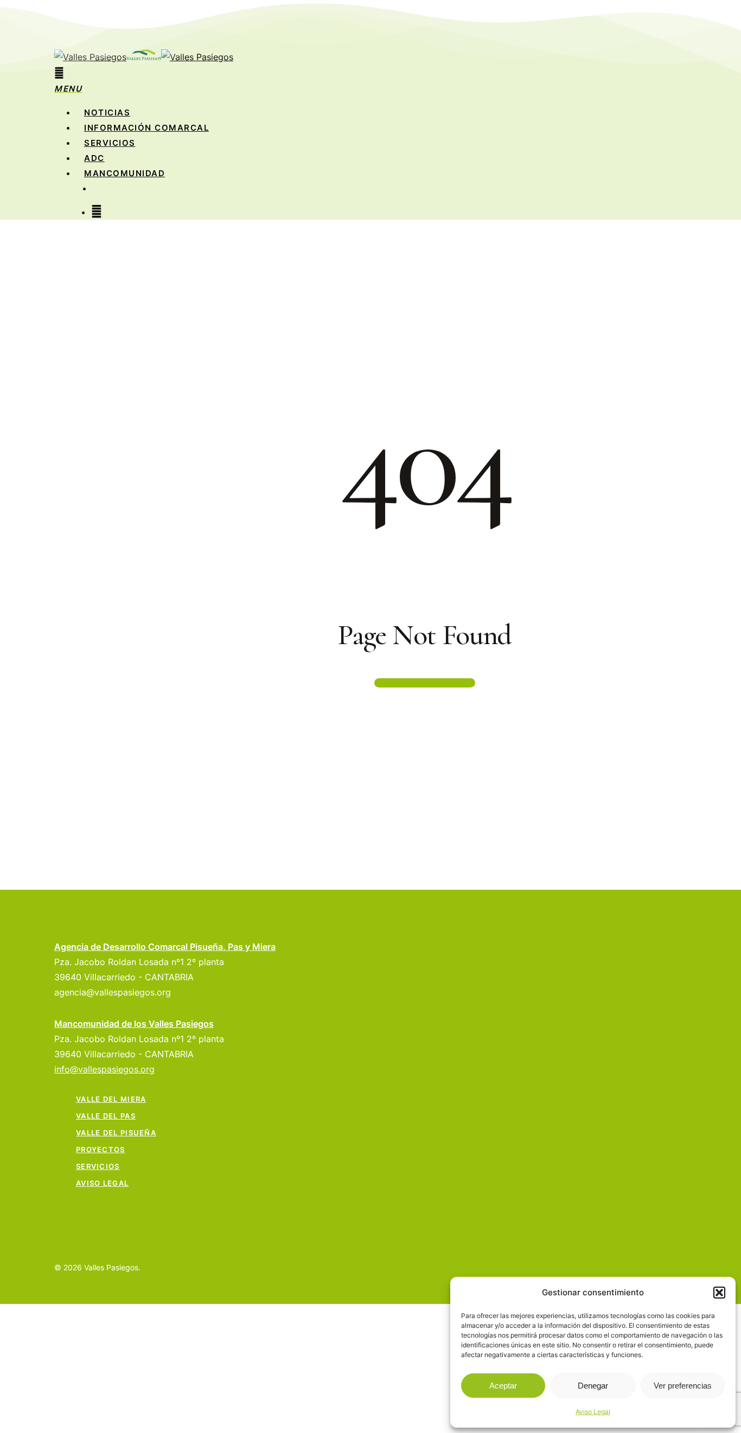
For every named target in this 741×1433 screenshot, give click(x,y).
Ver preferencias (683, 1385)
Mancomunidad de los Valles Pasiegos (134, 1023)
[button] (719, 1292)
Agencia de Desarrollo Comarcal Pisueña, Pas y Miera (165, 946)
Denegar (593, 1385)
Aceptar (503, 1385)
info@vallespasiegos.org (104, 1069)
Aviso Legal (593, 1412)
